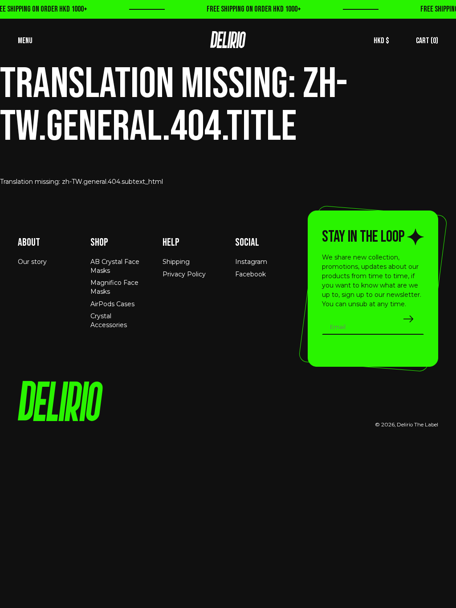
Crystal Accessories (108, 320)
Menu (25, 40)
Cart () (427, 40)
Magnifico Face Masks (114, 287)
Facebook (250, 274)
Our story (32, 262)
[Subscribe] (408, 319)
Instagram (251, 262)
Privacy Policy (184, 274)
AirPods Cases (112, 304)
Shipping (176, 262)
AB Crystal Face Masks (114, 266)
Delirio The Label (417, 425)
